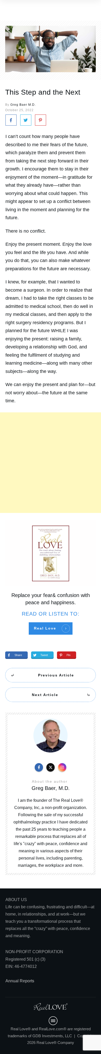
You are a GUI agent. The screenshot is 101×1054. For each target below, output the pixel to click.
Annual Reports (19, 981)
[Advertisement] (50, 462)
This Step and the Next (42, 92)
